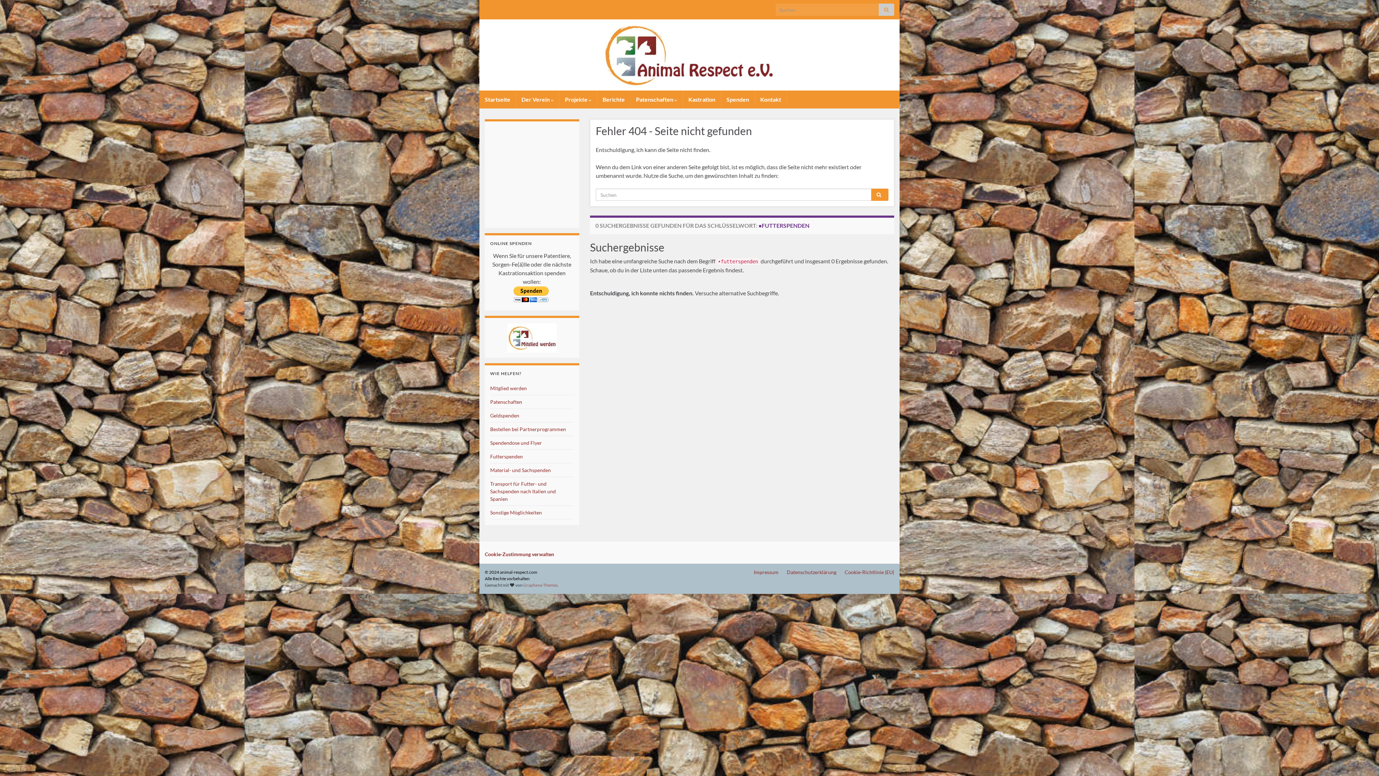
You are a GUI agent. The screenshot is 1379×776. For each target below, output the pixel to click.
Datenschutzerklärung (811, 572)
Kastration (701, 99)
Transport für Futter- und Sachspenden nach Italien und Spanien (523, 491)
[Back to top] (1363, 760)
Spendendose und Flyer (516, 443)
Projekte (577, 99)
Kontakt (770, 99)
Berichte (614, 99)
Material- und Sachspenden (520, 470)
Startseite (497, 99)
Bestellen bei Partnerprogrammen (528, 429)
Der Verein (536, 99)
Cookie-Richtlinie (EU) (869, 572)
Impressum (766, 572)
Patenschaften (655, 99)
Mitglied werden (508, 388)
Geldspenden (504, 415)
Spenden (737, 99)
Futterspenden (506, 456)
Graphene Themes (540, 585)
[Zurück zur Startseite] (689, 55)
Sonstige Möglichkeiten (516, 512)
